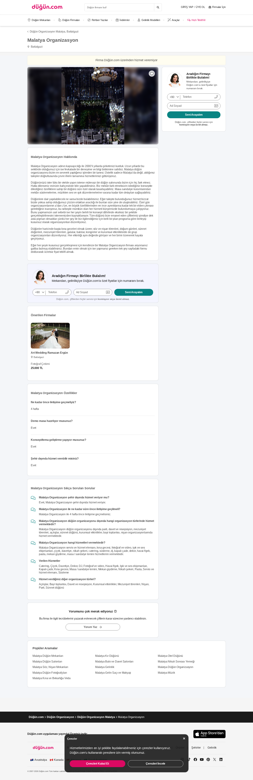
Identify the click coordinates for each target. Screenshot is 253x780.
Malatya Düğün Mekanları (48, 655)
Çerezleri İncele (155, 763)
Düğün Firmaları (71, 20)
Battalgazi (72, 31)
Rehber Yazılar (100, 20)
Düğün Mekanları (41, 20)
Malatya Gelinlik (104, 667)
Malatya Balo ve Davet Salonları (114, 661)
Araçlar (176, 20)
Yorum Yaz (90, 627)
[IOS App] (209, 734)
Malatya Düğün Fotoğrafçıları (50, 672)
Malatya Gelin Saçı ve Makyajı (113, 672)
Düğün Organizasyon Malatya (96, 717)
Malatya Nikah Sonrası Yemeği (176, 661)
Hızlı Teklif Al (198, 20)
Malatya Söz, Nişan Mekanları (50, 667)
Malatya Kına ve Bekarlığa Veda (52, 678)
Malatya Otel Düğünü (170, 655)
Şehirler (196, 747)
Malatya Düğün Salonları (47, 661)
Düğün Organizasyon (60, 717)
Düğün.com (36, 717)
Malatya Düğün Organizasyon (175, 667)
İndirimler (125, 20)
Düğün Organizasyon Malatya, (48, 31)
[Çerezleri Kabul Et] (184, 738)
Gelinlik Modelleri (150, 20)
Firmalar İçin (219, 6)
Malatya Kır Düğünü (107, 655)
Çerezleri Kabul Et (97, 763)
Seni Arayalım (133, 292)
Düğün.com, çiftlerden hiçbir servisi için (92, 299)
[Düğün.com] (47, 7)
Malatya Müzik (166, 672)
